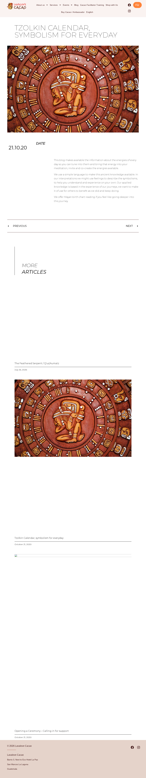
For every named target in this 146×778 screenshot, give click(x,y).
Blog (76, 5)
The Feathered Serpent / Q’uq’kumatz (37, 363)
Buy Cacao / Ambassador (73, 12)
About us (40, 5)
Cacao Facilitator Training (92, 5)
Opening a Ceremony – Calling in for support (42, 731)
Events (66, 5)
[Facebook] (129, 5)
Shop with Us (112, 5)
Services (54, 5)
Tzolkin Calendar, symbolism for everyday (39, 538)
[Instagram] (129, 11)
